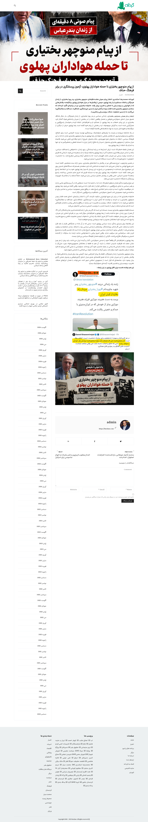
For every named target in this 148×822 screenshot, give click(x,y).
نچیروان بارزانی (66, 771)
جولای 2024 (42, 469)
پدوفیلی (69, 775)
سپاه (79, 751)
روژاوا (87, 751)
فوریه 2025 (42, 429)
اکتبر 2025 (42, 384)
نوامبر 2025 (42, 378)
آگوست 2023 (41, 532)
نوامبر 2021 (42, 651)
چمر (82, 778)
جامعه (49, 761)
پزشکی (49, 752)
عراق (75, 758)
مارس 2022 (42, 629)
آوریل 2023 (42, 555)
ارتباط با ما (130, 760)
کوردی (131, 772)
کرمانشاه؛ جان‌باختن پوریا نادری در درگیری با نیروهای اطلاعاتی (33, 202)
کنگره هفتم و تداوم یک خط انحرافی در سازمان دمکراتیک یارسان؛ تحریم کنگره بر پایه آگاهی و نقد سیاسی (33, 262)
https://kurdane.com (106, 429)
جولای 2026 (42, 333)
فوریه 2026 (42, 361)
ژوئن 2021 (42, 680)
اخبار (121, 94)
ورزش (50, 811)
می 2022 (43, 617)
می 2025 (43, 412)
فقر (65, 761)
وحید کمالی (85, 775)
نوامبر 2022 (42, 583)
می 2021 (43, 685)
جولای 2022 (42, 606)
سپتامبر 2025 (41, 390)
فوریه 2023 (42, 566)
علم (50, 782)
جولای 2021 (42, 674)
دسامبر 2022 (41, 577)
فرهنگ (49, 786)
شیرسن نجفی (65, 754)
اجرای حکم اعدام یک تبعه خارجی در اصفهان (33, 228)
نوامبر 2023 (42, 515)
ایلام (83, 744)
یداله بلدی (88, 785)
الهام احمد (71, 740)
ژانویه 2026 (42, 367)
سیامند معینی (67, 751)
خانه (132, 740)
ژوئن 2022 (42, 611)
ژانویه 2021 (42, 708)
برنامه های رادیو (128, 748)
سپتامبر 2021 (41, 663)
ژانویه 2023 (42, 572)
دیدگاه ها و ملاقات (45, 769)
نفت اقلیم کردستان (82, 771)
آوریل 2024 (42, 486)
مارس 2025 (42, 424)
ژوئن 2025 (42, 407)
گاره (68, 782)
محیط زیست (47, 798)
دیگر (132, 752)
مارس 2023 (42, 560)
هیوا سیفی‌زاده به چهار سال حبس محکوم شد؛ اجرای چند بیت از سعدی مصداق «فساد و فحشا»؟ (32, 123)
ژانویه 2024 (42, 503)
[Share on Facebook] (95, 441)
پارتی (76, 775)
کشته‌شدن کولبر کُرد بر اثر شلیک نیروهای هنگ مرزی (33, 176)
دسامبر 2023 (41, 509)
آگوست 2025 (41, 395)
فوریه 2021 (42, 703)
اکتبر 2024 (42, 452)
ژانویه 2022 (42, 640)
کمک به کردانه (129, 764)
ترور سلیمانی (85, 747)
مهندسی (48, 802)
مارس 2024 (42, 492)
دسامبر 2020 (41, 714)
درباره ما (131, 755)
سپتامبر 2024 (41, 458)
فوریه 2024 (42, 498)
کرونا (75, 782)
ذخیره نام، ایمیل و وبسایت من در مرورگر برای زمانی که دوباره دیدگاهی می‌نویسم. (109, 497)
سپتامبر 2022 (41, 594)
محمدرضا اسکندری (81, 764)
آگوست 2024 (41, 464)
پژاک (62, 775)
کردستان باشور (86, 782)
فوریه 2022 (42, 634)
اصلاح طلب (82, 740)
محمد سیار (65, 764)
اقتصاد (49, 748)
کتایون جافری (71, 778)
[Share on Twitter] (121, 441)
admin (111, 422)
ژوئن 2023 (42, 543)
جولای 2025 (42, 401)
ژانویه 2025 (42, 435)
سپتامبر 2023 (41, 526)
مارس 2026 (42, 356)
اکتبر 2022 (42, 589)
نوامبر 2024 (42, 447)
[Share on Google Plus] (68, 441)
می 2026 (43, 344)
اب (90, 740)
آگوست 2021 (42, 668)
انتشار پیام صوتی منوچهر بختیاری (121, 116)
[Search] (20, 91)
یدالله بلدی (60, 782)
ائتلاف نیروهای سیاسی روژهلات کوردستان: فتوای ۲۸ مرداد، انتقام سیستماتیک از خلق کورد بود (33, 149)
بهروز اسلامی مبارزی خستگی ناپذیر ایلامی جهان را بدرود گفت (33, 305)
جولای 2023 (42, 538)
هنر (50, 807)
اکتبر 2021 (42, 657)
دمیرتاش (64, 747)
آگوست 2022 (41, 600)
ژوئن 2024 (42, 475)
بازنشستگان (75, 744)
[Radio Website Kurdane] (120, 6)
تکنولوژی (48, 756)
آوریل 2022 (42, 623)
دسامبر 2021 (41, 646)
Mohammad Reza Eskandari (37, 259)
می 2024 (43, 481)
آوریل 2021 (42, 691)
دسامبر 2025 (41, 373)
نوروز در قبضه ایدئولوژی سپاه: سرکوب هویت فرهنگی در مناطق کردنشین (33, 297)
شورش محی (78, 754)
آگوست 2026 (41, 327)
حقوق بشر (73, 747)
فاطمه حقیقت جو (77, 761)
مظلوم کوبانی (74, 768)
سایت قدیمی (129, 768)
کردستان (59, 778)
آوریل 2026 (42, 350)
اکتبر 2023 (42, 520)
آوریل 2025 (42, 418)
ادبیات (49, 744)
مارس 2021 (42, 697)
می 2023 (43, 549)
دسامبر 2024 (41, 441)
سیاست (49, 777)
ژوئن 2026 (42, 338)
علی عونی (65, 758)
